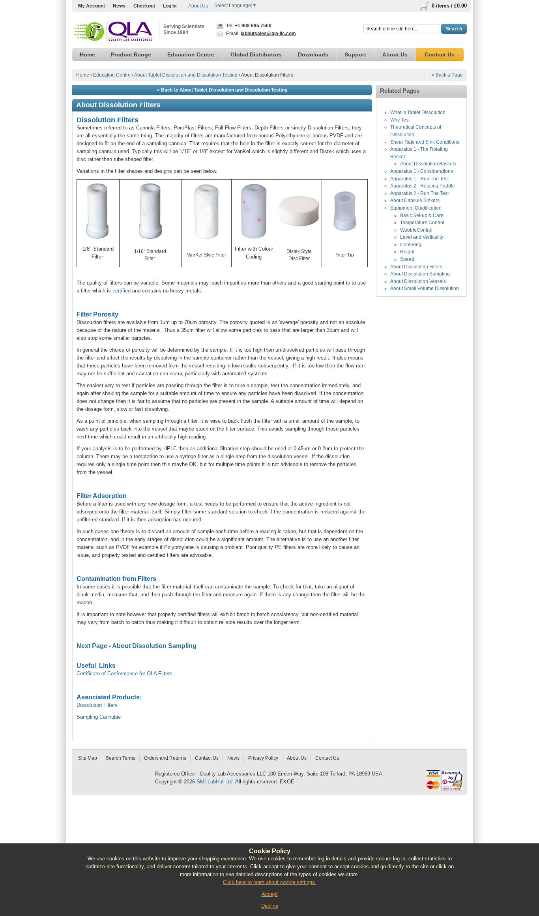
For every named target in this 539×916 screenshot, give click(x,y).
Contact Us (207, 758)
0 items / (449, 6)
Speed (407, 259)
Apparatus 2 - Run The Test (419, 193)
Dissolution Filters (97, 705)
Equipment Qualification (416, 208)
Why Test (400, 120)
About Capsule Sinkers (415, 200)
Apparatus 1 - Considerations (421, 171)
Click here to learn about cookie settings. (269, 882)
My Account (91, 6)
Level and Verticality (421, 237)
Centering (410, 244)
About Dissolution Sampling (420, 274)
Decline (269, 906)
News (119, 6)
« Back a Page (447, 75)
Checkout (144, 6)
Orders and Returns (165, 758)
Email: (260, 33)
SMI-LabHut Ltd (214, 782)
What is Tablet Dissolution (417, 112)
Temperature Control (422, 222)
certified (121, 291)
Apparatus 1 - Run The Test (419, 179)
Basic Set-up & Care (422, 215)
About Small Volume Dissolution (424, 288)
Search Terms (120, 758)
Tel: (248, 25)
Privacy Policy (263, 758)
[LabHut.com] (113, 32)
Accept (270, 894)
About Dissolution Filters (416, 267)
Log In (169, 6)
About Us (198, 6)
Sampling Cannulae (99, 717)
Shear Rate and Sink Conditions (424, 142)
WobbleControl (416, 230)
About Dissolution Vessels (418, 281)
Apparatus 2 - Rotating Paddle (422, 186)
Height (407, 252)
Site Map (87, 758)
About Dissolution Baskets (428, 164)
